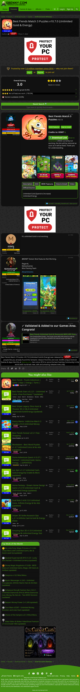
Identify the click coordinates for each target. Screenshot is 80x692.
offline (41, 397)
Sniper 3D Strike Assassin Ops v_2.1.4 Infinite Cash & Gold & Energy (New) (28, 518)
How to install (66, 127)
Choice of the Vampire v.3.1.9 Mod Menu (21, 615)
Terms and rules (52, 676)
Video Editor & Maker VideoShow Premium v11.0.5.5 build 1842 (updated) (20, 622)
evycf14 (71, 434)
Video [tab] (72, 184)
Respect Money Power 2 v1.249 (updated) (21, 602)
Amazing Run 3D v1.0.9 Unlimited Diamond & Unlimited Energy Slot (27, 531)
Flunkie (72, 471)
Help (68, 676)
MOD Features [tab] (47, 184)
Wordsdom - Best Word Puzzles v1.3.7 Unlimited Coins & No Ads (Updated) (26, 447)
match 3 (24, 397)
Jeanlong (71, 446)
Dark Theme (7, 676)
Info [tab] (36, 184)
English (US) (19, 676)
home (24, 493)
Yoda (72, 381)
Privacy (62, 676)
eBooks (38, 9)
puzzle (14, 399)
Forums (14, 9)
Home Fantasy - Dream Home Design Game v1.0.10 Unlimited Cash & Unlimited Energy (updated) (28, 488)
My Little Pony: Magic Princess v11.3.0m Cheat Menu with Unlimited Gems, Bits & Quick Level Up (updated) (19, 550)
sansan (72, 407)
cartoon (14, 397)
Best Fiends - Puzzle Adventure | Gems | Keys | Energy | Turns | (26, 381)
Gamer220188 (70, 459)
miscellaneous (30, 397)
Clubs (48, 9)
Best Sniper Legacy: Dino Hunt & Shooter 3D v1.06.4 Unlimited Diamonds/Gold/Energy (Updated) (27, 409)
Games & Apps (26, 9)
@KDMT (25, 259)
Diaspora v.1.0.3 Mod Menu (15, 575)
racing (24, 478)
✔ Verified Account (11, 272)
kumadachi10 (70, 486)
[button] (33, 9)
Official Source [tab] (29, 187)
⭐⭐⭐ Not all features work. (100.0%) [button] (17, 93)
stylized (30, 399)
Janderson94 (70, 423)
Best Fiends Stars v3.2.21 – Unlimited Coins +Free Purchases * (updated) (28, 392)
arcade (14, 508)
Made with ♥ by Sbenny (40, 690)
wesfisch (71, 517)
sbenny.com (26, 362)
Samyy (14, 416)
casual (19, 397)
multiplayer (18, 478)
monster (37, 397)
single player (25, 399)
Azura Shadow (16, 438)
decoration (19, 493)
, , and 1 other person (62, 203)
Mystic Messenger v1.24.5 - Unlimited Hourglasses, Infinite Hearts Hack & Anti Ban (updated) (19, 582)
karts (14, 478)
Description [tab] (27, 184)
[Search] (77, 9)
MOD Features (54, 127)
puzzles (19, 399)
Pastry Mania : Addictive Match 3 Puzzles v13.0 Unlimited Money (26, 422)
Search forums (6, 13)
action (14, 414)
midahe (11, 246)
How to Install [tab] (61, 184)
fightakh (71, 532)
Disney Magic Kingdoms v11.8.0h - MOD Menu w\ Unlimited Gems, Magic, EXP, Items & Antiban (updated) (20, 567)
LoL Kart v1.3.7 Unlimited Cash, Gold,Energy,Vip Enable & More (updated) (26, 473)
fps (18, 523)
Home (5, 9)
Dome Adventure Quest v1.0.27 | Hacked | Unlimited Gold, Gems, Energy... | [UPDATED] (26, 460)
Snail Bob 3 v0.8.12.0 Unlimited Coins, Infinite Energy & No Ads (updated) (26, 503)
